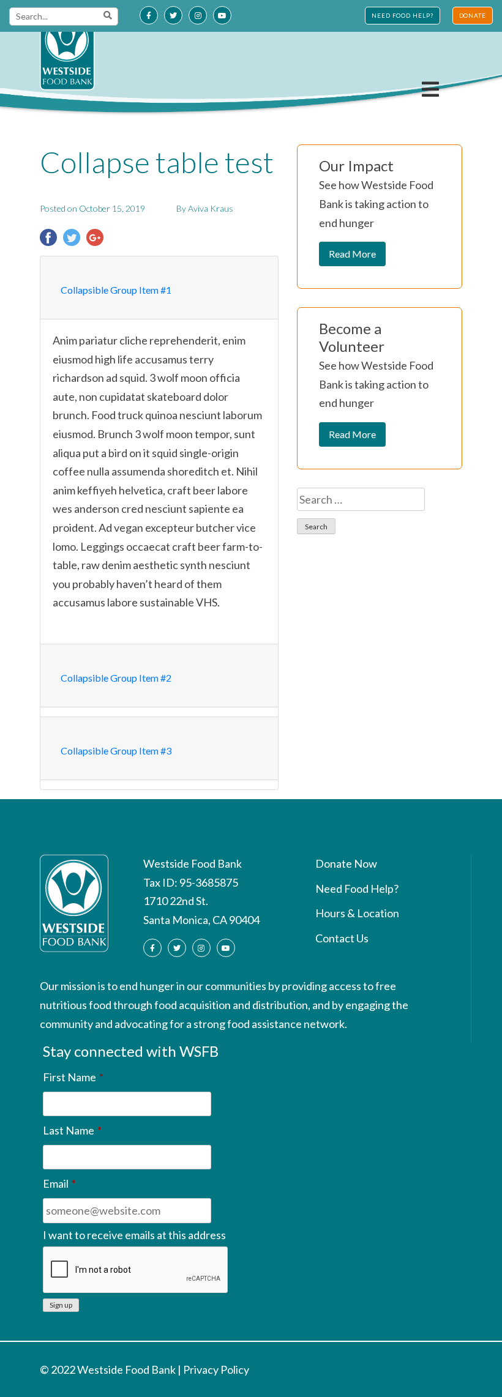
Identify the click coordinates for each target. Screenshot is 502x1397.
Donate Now (346, 863)
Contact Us (342, 938)
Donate (472, 15)
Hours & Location (357, 913)
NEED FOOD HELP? (402, 15)
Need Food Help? (357, 888)
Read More (352, 253)
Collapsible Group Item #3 (116, 750)
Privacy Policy (216, 1369)
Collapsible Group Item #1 (116, 290)
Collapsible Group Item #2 (116, 678)
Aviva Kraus (210, 208)
